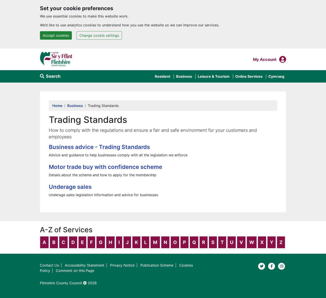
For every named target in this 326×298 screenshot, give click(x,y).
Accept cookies (56, 35)
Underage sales (70, 186)
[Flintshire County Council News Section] (281, 266)
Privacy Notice (122, 265)
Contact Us (49, 265)
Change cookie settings (99, 35)
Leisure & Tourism (214, 76)
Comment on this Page (75, 270)
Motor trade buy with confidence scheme (105, 166)
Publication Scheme (156, 265)
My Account (265, 59)
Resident (162, 76)
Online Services (249, 76)
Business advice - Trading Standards (99, 146)
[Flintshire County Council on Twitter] (262, 266)
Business (184, 76)
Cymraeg (276, 76)
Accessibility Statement (84, 265)
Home (57, 105)
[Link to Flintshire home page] (56, 59)
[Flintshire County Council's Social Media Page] (272, 266)
